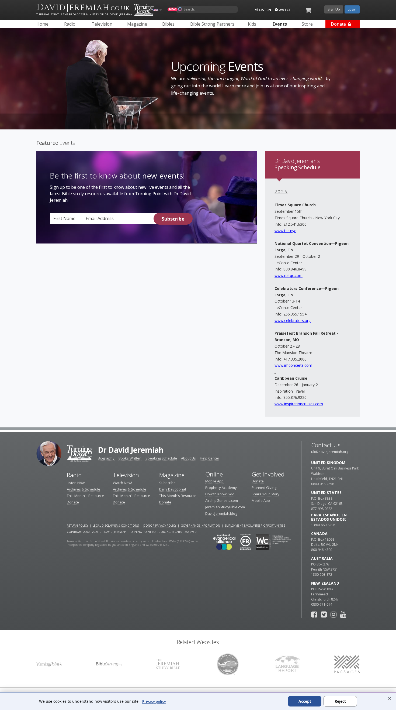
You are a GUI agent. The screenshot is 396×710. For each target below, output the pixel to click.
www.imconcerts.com (293, 365)
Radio (74, 475)
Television (126, 475)
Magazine (172, 475)
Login (352, 9)
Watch (284, 9)
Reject (340, 701)
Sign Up (334, 9)
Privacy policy (154, 701)
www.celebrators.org (293, 320)
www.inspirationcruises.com (299, 403)
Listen (264, 9)
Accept (304, 701)
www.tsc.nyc (285, 230)
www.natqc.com (289, 275)
